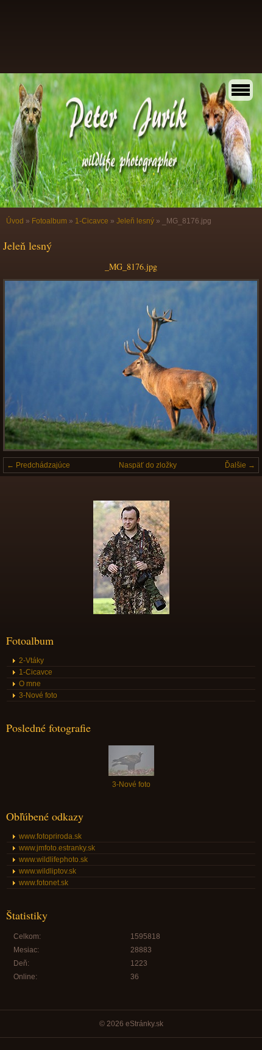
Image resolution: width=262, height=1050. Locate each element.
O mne (30, 683)
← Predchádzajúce (38, 465)
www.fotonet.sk (43, 882)
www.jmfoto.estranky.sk (57, 848)
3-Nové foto (38, 695)
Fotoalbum (49, 221)
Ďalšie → (240, 465)
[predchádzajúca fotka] (23, 365)
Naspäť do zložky (148, 465)
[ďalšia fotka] (239, 365)
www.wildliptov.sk (47, 871)
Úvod (15, 221)
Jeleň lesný (135, 221)
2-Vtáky (31, 660)
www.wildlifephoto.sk (53, 859)
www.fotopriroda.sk (50, 836)
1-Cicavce (91, 221)
